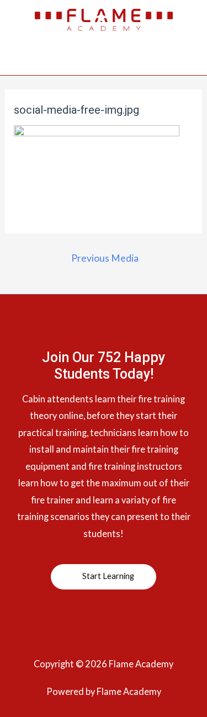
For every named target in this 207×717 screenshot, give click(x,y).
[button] (103, 576)
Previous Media (105, 258)
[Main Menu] (103, 62)
